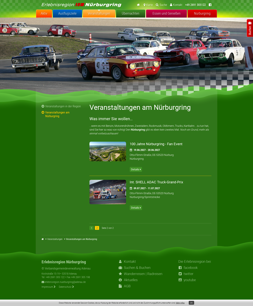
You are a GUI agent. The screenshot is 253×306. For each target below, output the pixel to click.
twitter (188, 273)
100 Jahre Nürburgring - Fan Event (156, 144)
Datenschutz (65, 286)
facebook (191, 267)
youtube (190, 280)
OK (191, 302)
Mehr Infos (180, 302)
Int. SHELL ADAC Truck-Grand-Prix (156, 182)
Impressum (48, 286)
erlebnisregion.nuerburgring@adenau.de (65, 282)
